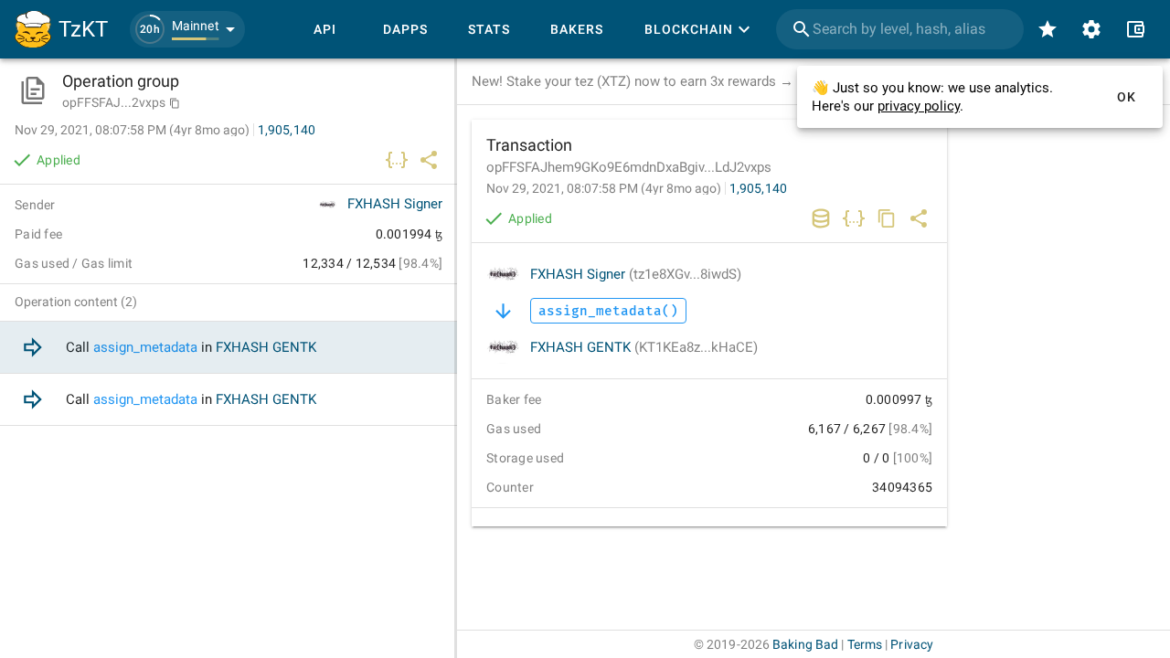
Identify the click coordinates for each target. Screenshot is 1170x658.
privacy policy (919, 106)
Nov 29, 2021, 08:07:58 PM (603, 188)
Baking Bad (805, 644)
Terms (865, 644)
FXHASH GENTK (644, 347)
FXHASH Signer (635, 274)
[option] (228, 348)
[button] (187, 29)
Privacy (911, 644)
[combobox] (900, 29)
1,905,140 (758, 188)
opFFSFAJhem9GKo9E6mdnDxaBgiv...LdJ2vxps (628, 167)
